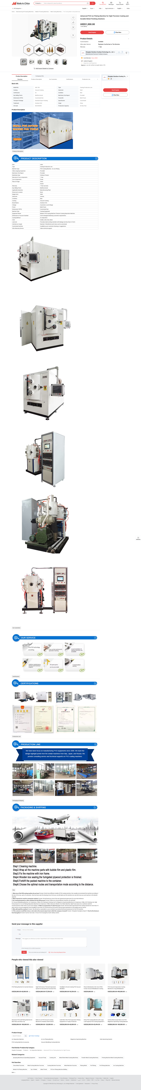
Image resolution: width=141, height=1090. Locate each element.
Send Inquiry (92, 32)
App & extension (109, 8)
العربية (79, 1080)
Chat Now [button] (118, 32)
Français (49, 1080)
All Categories (17, 8)
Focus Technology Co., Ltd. (60, 1083)
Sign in (127, 4)
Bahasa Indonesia (116, 1080)
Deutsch (67, 1080)
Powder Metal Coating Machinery (90, 1057)
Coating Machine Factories (54, 1065)
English (32, 1080)
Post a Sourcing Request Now (57, 952)
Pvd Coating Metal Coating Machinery (71, 11)
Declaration (87, 1083)
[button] (94, 79)
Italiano (62, 1080)
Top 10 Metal (34, 1069)
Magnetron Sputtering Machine (78, 1039)
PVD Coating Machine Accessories (20, 1042)
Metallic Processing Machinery (42, 11)
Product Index (99, 1078)
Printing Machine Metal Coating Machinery (112, 1057)
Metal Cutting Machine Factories (35, 1065)
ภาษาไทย (97, 1080)
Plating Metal (83, 1065)
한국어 (83, 1080)
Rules (128, 8)
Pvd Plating (93, 1065)
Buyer (91, 8)
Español (37, 1080)
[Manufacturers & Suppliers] (21, 3)
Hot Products (30, 1078)
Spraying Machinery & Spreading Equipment (24, 1057)
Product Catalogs (34, 1036)
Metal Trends (43, 1069)
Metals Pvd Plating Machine (20, 1069)
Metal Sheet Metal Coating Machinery (68, 1057)
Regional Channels (90, 1078)
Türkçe (102, 1080)
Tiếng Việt (108, 1080)
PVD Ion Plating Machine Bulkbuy (58, 1069)
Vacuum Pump (42, 1057)
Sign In (83, 65)
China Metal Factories (18, 1065)
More (13, 1072)
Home (13, 11)
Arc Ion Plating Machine (47, 1039)
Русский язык (56, 1080)
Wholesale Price (72, 1078)
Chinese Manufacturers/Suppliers (51, 1078)
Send (24, 952)
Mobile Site (105, 1078)
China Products (38, 1078)
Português (43, 1080)
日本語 (88, 1080)
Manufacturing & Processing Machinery (25, 11)
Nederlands (73, 1080)
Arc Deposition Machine (18, 1039)
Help (100, 8)
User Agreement (79, 1083)
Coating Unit (53, 1057)
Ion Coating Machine (118, 1065)
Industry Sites (81, 1078)
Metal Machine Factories (70, 1065)
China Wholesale (64, 1078)
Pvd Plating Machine (104, 1065)
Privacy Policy (95, 1083)
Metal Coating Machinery (56, 11)
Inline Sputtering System (106, 1039)
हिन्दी (92, 1080)
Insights (112, 1078)
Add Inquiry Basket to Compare (45, 68)
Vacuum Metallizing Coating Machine (50, 1042)
